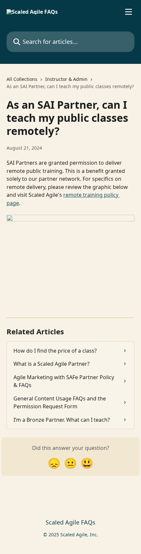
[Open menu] (128, 12)
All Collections (22, 79)
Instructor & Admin (66, 79)
